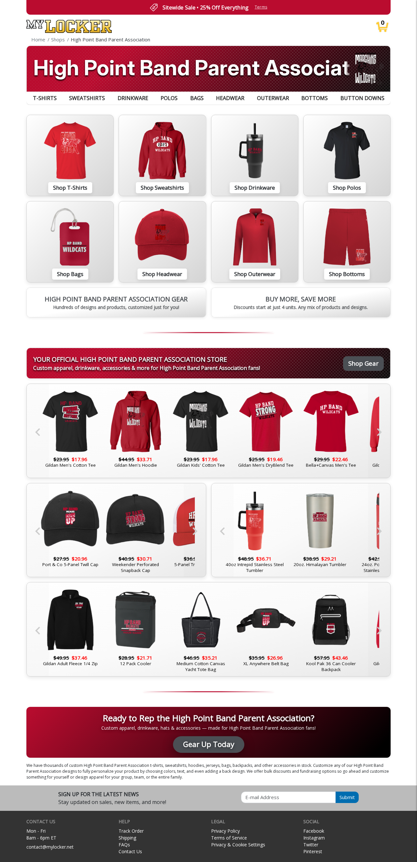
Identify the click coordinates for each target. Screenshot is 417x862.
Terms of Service (229, 838)
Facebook (313, 831)
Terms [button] (261, 7)
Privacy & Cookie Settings (238, 844)
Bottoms (314, 98)
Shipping (127, 838)
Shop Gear (363, 363)
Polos (169, 98)
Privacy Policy (225, 831)
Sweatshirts (87, 98)
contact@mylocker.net (50, 847)
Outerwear (273, 98)
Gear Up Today (208, 744)
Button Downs (362, 98)
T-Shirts (45, 98)
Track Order (131, 831)
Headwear (230, 98)
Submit (347, 797)
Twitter (310, 844)
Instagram (314, 838)
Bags (197, 98)
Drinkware (133, 98)
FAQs (124, 844)
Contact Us (130, 851)
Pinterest (312, 851)
